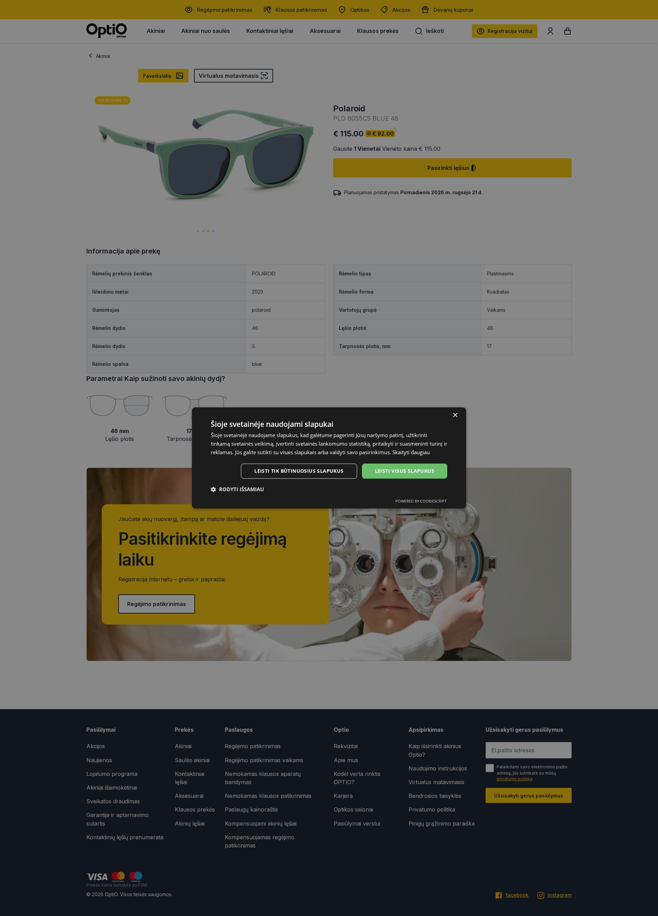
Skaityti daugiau (411, 452)
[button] (237, 489)
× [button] (455, 415)
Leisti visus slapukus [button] (404, 471)
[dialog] (329, 457)
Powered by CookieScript (421, 501)
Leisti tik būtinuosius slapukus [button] (298, 471)
